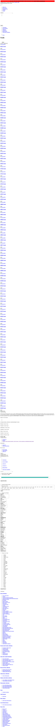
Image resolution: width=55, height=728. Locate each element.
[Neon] (1, 515)
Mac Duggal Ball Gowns (7, 627)
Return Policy (5, 467)
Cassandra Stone (5, 604)
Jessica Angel (5, 616)
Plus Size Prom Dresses (7, 723)
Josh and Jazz (5, 618)
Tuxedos (4, 709)
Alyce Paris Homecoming (7, 685)
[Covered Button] (3, 509)
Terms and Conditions (6, 469)
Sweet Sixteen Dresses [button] (4, 702)
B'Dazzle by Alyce (6, 599)
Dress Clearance (5, 713)
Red (4, 576)
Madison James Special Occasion (8, 631)
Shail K (4, 640)
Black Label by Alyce (6, 602)
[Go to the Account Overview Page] (0, 5)
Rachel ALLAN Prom (6, 636)
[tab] (27, 593)
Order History (5, 450)
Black (5, 583)
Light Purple (6, 568)
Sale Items (4, 696)
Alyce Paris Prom (6, 595)
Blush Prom (5, 603)
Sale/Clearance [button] (3, 694)
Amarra (4, 596)
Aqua (5, 560)
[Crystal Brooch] (2, 521)
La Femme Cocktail (6, 623)
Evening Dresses (5, 719)
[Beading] (2, 519)
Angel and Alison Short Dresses (8, 659)
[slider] (49, 477)
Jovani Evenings (5, 649)
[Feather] (2, 525)
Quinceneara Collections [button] (4, 673)
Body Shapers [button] (3, 698)
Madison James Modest (7, 637)
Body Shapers (5, 712)
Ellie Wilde (4, 609)
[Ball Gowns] (3, 499)
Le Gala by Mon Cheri (6, 624)
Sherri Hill (4, 641)
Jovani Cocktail (5, 662)
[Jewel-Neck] (3, 535)
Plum (4, 575)
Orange (5, 577)
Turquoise (5, 561)
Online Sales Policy (6, 445)
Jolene (4, 617)
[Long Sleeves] (3, 544)
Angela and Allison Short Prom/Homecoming (10, 598)
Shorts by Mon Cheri (6, 663)
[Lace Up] (3, 510)
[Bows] (2, 520)
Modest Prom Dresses (6, 714)
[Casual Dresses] (4, 496)
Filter (3, 42)
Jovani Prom (5, 620)
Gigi (3, 614)
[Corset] (3, 507)
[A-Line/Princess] (3, 537)
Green (5, 558)
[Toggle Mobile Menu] (0, 457)
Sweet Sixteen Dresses (6, 715)
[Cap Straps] (3, 547)
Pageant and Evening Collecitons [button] (6, 645)
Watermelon (6, 574)
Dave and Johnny (6, 608)
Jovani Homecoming (6, 619)
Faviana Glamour (5, 612)
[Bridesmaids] (4, 495)
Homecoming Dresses (6, 720)
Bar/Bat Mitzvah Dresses (7, 716)
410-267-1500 (16, 2)
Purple (5, 566)
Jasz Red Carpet (5, 648)
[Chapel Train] (2, 529)
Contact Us (4, 439)
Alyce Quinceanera (6, 675)
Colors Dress (5, 607)
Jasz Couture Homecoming (7, 686)
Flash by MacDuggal (6, 613)
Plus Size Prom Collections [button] (5, 667)
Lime (4, 559)
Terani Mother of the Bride (7, 680)
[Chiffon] (2, 524)
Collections (4, 459)
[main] (27, 224)
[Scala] (2, 44)
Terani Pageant (5, 654)
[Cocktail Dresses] (4, 497)
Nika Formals (5, 638)
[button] (4, 27)
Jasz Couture (5, 615)
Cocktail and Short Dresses (7, 717)
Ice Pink (5, 569)
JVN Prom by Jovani (6, 621)
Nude (5, 580)
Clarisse (4, 605)
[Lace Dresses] (3, 502)
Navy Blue (5, 565)
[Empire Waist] (3, 538)
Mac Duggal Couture (6, 651)
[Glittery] (1, 513)
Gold (4, 581)
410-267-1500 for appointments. (39, 1)
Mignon (4, 652)
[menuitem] (29, 7)
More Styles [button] (2, 706)
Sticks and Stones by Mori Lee (8, 664)
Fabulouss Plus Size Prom (7, 669)
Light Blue (5, 562)
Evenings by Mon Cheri (7, 647)
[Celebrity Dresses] (3, 505)
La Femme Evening (6, 650)
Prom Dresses (5, 724)
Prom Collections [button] (3, 593)
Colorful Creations (6, 692)
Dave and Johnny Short (7, 660)
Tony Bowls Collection (6, 643)
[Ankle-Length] (2, 528)
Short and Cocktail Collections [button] (6, 656)
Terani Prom (5, 642)
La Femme (4, 622)
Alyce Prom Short (6, 658)
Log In (4, 10)
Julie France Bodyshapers (7, 700)
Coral (5, 578)
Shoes (4, 726)
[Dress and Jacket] (3, 501)
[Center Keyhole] (3, 506)
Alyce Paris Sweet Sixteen (7, 704)
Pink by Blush (5, 634)
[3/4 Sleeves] (3, 543)
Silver (5, 585)
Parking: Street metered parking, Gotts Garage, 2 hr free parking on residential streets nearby (18, 441)
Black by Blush (5, 601)
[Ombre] (1, 516)
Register (4, 9)
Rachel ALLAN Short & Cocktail (8, 661)
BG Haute (4, 600)
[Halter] (3, 533)
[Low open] (3, 511)
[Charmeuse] (2, 523)
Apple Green (6, 557)
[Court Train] (2, 530)
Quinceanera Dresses (6, 725)
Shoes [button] (1, 690)
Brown (5, 582)
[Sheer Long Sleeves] (3, 545)
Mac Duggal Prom (6, 630)
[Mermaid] (3, 539)
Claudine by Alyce (6, 606)
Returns (4, 440)
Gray (4, 584)
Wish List (4, 7)
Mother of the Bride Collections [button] (6, 677)
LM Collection (5, 625)
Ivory (5, 579)
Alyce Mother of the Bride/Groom (8, 679)
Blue (4, 564)
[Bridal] (4, 494)
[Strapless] (3, 549)
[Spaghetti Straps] (3, 548)
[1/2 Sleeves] (3, 542)
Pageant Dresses (5, 722)
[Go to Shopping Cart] (0, 4)
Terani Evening (5, 653)
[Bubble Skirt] (3, 504)
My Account (5, 449)
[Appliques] (2, 518)
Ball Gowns (5, 708)
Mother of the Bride (6, 721)
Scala (3, 639)
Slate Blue (5, 563)
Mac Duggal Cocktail (6, 629)
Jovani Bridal (5, 710)
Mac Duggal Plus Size (6, 670)
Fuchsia (5, 573)
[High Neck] (3, 534)
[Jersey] (2, 526)
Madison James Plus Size (7, 671)
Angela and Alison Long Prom (8, 597)
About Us (4, 463)
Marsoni (4, 632)
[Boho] (3, 500)
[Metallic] (1, 514)
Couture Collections (6, 718)
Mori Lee (4, 633)
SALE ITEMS (5, 461)
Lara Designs (5, 626)
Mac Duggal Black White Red (8, 628)
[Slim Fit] (3, 540)
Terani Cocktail (5, 665)
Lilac (4, 567)
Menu (2, 25)
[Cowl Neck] (3, 532)
